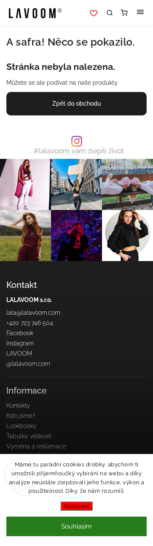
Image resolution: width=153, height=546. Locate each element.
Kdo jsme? (20, 415)
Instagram (20, 343)
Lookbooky (21, 425)
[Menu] (140, 12)
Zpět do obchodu (76, 103)
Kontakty (18, 405)
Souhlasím (76, 526)
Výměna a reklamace (36, 446)
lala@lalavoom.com (33, 312)
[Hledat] (109, 12)
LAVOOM (19, 353)
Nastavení (76, 506)
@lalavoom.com (28, 363)
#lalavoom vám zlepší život (79, 151)
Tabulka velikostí (28, 436)
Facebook (19, 333)
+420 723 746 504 (29, 322)
